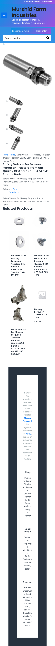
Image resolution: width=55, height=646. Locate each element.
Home (5, 154)
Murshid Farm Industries (29, 12)
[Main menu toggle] (4, 15)
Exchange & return (20, 31)
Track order (41, 31)
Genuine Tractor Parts (27, 496)
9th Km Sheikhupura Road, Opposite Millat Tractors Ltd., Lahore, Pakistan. (27, 600)
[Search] (47, 38)
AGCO (28, 434)
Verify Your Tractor (27, 512)
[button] (4, 44)
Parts (12, 154)
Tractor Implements (27, 487)
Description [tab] (14, 192)
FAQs (27, 556)
